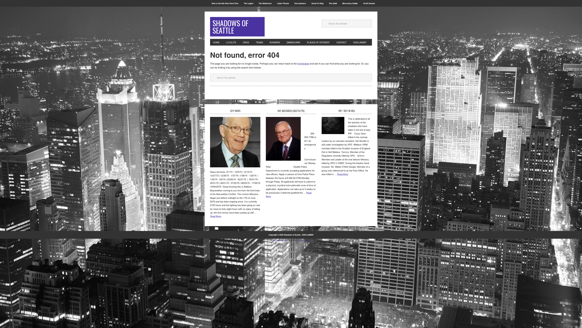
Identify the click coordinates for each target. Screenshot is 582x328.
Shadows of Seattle (230, 27)
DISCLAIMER (307, 234)
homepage (303, 63)
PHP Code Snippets (279, 240)
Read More (215, 216)
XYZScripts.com (304, 240)
